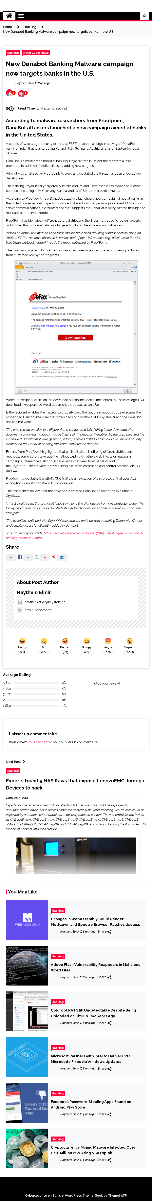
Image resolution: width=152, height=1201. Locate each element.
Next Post (13, 762)
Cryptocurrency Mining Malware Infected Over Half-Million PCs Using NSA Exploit (93, 1150)
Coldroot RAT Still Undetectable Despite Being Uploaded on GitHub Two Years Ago (93, 1013)
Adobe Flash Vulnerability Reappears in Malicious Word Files (95, 967)
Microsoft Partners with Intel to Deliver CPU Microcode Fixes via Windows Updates (90, 1059)
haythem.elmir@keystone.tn (45, 602)
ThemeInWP (117, 1195)
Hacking (13, 52)
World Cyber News (36, 52)
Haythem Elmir (34, 592)
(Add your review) (107, 683)
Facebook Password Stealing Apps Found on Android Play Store (91, 1104)
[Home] (9, 16)
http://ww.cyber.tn (38, 610)
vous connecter (40, 742)
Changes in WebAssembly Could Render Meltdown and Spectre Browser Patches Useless (95, 922)
